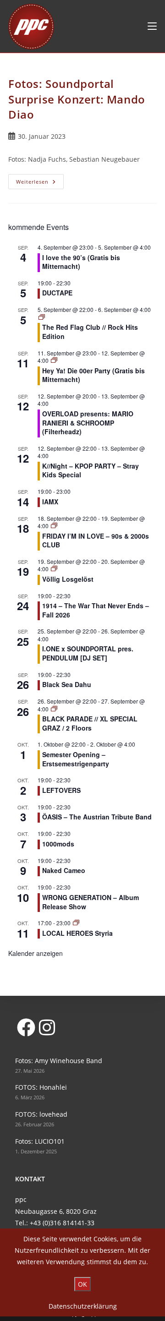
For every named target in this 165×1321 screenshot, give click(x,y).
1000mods (58, 843)
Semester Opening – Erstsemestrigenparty (75, 759)
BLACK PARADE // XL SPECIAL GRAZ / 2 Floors (90, 723)
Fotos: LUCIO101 (40, 1141)
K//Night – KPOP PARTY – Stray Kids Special (90, 470)
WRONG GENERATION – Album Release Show (90, 902)
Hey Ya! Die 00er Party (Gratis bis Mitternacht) (93, 375)
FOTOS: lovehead (41, 1114)
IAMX (50, 501)
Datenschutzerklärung (83, 1306)
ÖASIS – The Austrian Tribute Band (97, 816)
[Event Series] (41, 317)
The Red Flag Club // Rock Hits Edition (90, 331)
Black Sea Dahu (66, 684)
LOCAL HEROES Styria (77, 933)
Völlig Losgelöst (68, 579)
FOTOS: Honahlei (41, 1087)
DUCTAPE (58, 292)
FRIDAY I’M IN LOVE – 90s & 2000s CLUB (95, 540)
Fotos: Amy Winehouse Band (58, 1060)
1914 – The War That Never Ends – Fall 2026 (95, 610)
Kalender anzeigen (35, 953)
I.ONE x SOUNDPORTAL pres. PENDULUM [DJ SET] (87, 653)
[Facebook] (25, 1027)
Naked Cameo (63, 870)
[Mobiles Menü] (152, 26)
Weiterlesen (40, 183)
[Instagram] (47, 1027)
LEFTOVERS (61, 790)
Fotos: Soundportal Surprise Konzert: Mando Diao (76, 99)
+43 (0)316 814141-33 (62, 1222)
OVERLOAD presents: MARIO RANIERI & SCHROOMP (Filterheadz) (87, 422)
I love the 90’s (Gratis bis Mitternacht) (81, 262)
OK (82, 1284)
